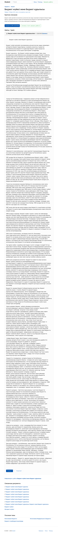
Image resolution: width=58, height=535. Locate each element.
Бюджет (13, 6)
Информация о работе (23, 478)
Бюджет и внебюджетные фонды (14, 521)
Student (13, 530)
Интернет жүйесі (9, 509)
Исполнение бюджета (11, 518)
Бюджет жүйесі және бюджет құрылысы (17, 489)
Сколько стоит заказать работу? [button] (31, 25)
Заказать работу (48, 2)
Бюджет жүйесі (9, 506)
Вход (35, 2)
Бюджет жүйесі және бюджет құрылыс (17, 486)
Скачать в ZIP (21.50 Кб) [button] (12, 25)
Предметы (7, 6)
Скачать (44, 33)
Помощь (40, 2)
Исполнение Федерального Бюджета (40, 518)
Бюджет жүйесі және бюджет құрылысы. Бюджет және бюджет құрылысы (27, 504)
